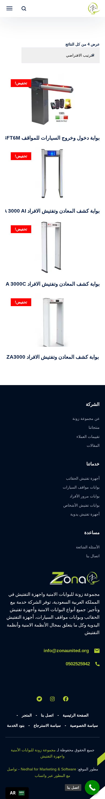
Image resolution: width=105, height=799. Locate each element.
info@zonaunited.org (66, 650)
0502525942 (78, 663)
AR (13, 793)
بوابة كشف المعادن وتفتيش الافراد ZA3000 (52, 357)
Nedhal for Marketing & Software (48, 769)
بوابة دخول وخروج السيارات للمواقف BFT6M (51, 138)
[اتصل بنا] (92, 787)
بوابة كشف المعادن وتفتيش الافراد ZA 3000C (51, 284)
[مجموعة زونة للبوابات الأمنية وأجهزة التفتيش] (94, 8)
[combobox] (17, 793)
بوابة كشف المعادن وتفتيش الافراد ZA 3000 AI (50, 211)
